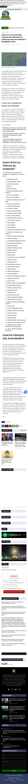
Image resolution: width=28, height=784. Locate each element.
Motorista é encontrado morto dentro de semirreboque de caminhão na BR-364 (13, 640)
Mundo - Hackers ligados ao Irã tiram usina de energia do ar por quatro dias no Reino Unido (14, 613)
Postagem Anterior (7, 507)
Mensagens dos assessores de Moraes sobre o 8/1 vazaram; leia (12, 602)
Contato (14, 781)
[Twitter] (6, 426)
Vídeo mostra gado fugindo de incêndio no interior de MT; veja (13, 644)
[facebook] (14, 648)
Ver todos (23, 430)
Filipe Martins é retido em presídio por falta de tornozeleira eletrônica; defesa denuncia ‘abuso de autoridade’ (14, 129)
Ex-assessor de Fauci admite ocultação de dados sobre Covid (13, 635)
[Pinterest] (10, 426)
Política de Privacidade (14, 778)
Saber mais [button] (9, 5)
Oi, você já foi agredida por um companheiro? (11, 746)
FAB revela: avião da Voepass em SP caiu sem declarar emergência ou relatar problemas (14, 135)
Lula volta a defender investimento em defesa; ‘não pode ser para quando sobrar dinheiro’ (14, 732)
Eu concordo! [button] (3, 6)
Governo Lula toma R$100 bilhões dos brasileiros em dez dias (7, 462)
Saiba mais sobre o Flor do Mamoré (14, 591)
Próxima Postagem (21, 507)
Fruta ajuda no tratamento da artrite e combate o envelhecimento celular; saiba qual (14, 740)
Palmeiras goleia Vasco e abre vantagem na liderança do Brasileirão (14, 631)
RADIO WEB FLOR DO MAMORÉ (9, 570)
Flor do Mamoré (19, 775)
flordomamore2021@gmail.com (16, 582)
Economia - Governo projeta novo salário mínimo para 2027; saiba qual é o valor (20, 444)
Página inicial (5, 32)
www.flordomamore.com (17, 588)
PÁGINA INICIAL (5, 567)
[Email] (17, 426)
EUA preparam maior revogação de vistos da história (7, 444)
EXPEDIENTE (14, 576)
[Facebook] (3, 426)
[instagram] (14, 650)
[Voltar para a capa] (5, 15)
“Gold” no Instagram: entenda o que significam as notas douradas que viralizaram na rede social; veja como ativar (14, 140)
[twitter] (14, 649)
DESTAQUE (11, 32)
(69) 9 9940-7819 (14, 580)
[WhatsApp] (13, 426)
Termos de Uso (20, 779)
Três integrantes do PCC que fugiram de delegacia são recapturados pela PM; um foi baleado (14, 608)
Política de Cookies (9, 779)
